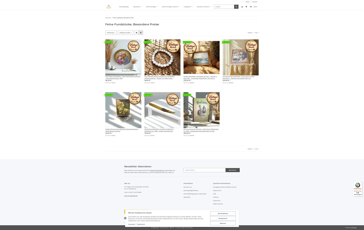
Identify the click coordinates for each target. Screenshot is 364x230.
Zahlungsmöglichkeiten (191, 190)
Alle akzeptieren (223, 213)
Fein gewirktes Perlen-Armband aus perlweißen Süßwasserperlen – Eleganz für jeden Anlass (159, 77)
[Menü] (361, 183)
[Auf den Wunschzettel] (138, 43)
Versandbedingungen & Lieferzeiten (195, 194)
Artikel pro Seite (125, 33)
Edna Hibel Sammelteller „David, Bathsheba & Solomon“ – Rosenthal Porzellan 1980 (123, 77)
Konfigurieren (222, 218)
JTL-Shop (354, 227)
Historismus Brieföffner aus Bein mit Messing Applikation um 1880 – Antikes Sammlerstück (158, 130)
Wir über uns (188, 187)
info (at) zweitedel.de (131, 196)
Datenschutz (141, 224)
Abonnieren (232, 170)
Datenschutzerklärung (157, 170)
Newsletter (187, 197)
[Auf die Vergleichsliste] (133, 43)
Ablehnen (223, 223)
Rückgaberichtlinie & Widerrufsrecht (224, 187)
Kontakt (254, 2)
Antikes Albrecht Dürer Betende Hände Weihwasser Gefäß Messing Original (121, 130)
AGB (214, 194)
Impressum (131, 224)
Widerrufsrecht (218, 204)
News (247, 2)
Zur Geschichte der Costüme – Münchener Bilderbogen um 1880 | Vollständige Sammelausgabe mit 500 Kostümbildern (201, 130)
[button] (242, 6)
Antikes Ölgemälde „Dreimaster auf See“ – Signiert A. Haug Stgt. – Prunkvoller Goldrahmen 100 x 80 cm (200, 77)
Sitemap (215, 197)
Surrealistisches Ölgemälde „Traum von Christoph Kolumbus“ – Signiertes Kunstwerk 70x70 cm (239, 77)
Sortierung (110, 33)
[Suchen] (236, 7)
